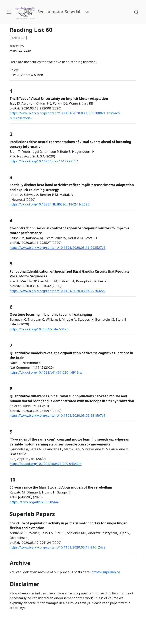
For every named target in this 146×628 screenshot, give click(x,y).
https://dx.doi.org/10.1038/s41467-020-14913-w (46, 372)
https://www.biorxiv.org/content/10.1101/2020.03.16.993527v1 (58, 247)
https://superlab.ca (105, 572)
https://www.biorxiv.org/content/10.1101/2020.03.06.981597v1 (58, 415)
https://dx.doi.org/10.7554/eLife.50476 (39, 329)
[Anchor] (15, 90)
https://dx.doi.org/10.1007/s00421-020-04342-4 (46, 463)
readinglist (18, 37)
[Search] (136, 11)
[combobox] (136, 11)
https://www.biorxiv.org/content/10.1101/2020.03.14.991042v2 (58, 291)
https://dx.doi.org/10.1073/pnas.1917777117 (44, 161)
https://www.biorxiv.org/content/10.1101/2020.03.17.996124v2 (58, 547)
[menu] (9, 12)
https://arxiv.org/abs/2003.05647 (35, 502)
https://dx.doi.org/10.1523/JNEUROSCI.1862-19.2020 (49, 204)
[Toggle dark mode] (87, 11)
